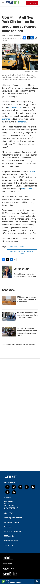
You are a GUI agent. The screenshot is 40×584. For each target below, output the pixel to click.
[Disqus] (20, 387)
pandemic (22, 122)
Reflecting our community (13, 518)
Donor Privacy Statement (12, 531)
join (22, 88)
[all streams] (37, 581)
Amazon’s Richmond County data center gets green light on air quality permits (27, 315)
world (32, 171)
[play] (3, 581)
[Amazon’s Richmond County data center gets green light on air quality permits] (9, 316)
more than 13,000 (15, 107)
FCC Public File (9, 536)
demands (6, 119)
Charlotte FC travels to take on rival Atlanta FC (19, 344)
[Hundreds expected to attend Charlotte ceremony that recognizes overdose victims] (9, 331)
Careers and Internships (12, 522)
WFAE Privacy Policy (11, 541)
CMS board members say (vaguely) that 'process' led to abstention (27, 299)
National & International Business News (21, 252)
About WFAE (8, 513)
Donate (33, 3)
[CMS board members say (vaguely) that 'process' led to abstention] (9, 300)
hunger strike (26, 189)
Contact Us (8, 527)
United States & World (16, 246)
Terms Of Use (9, 545)
